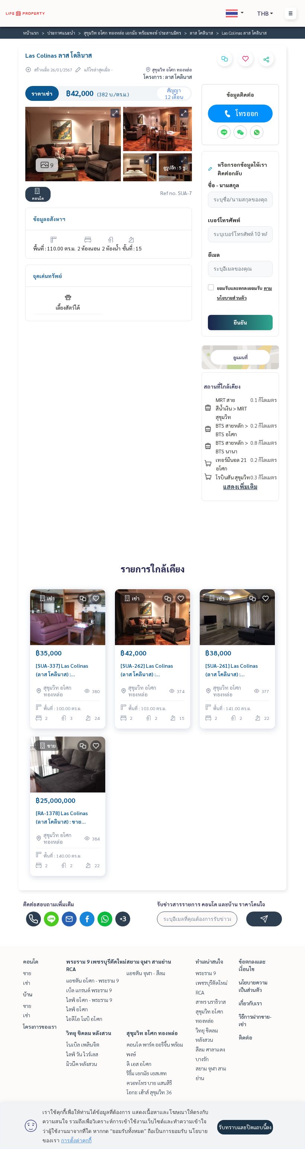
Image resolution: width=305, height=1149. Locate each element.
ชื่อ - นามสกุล (223, 185)
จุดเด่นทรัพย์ (47, 275)
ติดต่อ (245, 1037)
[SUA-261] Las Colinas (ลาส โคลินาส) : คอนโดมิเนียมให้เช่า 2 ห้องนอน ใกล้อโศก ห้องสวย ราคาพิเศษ (234, 670)
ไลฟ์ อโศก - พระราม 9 (89, 999)
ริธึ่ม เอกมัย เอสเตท (146, 1073)
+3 (123, 919)
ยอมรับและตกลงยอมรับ (239, 288)
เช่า (26, 982)
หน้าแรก (31, 33)
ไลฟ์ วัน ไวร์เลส (82, 1054)
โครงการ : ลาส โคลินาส (168, 76)
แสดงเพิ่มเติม (240, 487)
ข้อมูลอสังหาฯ (49, 219)
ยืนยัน (240, 322)
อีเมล (214, 254)
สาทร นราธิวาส (211, 1001)
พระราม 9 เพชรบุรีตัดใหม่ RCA (211, 982)
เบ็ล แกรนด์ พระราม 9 (89, 990)
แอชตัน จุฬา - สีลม (145, 973)
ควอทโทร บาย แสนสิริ (149, 1082)
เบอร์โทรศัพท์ (224, 220)
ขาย (27, 973)
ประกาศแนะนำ (61, 33)
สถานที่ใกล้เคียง (222, 386)
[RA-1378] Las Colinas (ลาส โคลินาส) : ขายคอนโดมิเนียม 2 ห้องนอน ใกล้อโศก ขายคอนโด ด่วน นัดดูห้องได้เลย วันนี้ (65, 818)
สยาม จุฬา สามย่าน (148, 961)
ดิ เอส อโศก (138, 1063)
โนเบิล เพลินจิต (82, 1044)
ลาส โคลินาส (201, 33)
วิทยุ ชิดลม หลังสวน (88, 1033)
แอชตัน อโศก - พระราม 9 (92, 980)
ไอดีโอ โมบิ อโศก (84, 1018)
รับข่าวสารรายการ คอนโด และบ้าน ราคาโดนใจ (211, 904)
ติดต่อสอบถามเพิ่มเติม (48, 904)
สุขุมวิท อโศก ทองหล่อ (152, 1033)
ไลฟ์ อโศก (77, 1009)
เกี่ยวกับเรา (250, 1003)
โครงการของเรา (40, 1026)
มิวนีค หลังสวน (81, 1063)
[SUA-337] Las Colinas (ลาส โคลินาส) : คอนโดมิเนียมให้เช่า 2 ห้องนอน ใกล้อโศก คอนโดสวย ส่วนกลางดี (65, 670)
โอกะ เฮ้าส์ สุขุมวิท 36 (149, 1092)
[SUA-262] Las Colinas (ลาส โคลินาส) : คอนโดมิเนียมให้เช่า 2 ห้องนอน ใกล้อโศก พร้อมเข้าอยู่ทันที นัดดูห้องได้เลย (152, 670)
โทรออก (246, 113)
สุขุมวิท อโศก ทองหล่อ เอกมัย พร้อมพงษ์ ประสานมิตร (132, 33)
